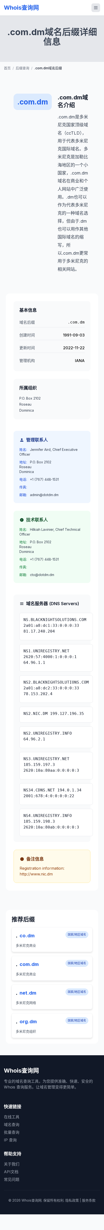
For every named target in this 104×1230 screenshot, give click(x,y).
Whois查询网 (21, 7)
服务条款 (89, 1200)
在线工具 (11, 1116)
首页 (7, 68)
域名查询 (11, 1124)
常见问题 (11, 1179)
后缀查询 (22, 68)
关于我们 (11, 1164)
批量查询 (11, 1132)
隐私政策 (72, 1200)
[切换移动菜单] (95, 7)
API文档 (11, 1171)
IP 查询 (10, 1140)
